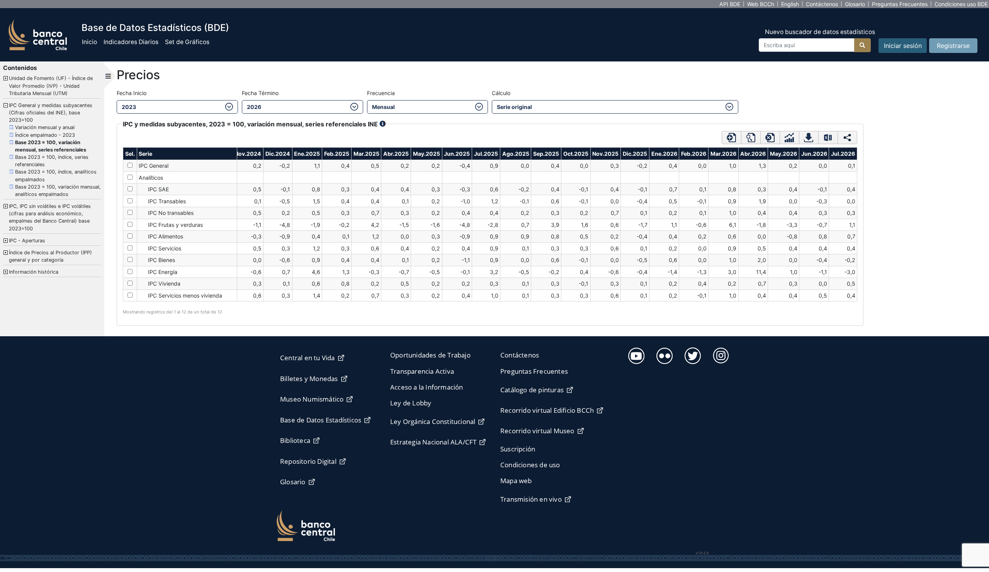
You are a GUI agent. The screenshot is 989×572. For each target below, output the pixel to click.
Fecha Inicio (131, 93)
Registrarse (953, 45)
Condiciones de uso (530, 464)
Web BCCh (760, 4)
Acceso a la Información (426, 387)
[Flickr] (663, 354)
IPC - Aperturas (27, 240)
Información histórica (33, 272)
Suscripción (517, 448)
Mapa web (516, 480)
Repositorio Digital (308, 461)
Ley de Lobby (410, 402)
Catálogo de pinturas (532, 389)
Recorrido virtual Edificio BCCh (547, 410)
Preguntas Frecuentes (900, 4)
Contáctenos (822, 4)
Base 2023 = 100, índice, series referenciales (51, 160)
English (790, 4)
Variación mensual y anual (45, 127)
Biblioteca (295, 440)
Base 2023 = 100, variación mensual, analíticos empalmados (58, 190)
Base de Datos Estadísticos (320, 419)
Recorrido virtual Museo (537, 430)
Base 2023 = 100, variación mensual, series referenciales (50, 146)
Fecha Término (260, 93)
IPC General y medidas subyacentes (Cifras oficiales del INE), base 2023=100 (50, 112)
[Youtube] (635, 354)
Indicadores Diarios (131, 42)
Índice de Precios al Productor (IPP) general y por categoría (50, 256)
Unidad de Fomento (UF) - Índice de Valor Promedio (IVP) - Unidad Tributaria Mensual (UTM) (51, 85)
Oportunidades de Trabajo (430, 355)
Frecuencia (381, 93)
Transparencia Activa (422, 371)
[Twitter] (692, 354)
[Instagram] (720, 354)
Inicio (89, 42)
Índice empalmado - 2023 (45, 135)
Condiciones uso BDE (961, 4)
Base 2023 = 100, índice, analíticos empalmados (56, 175)
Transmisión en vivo (531, 499)
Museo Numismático (311, 399)
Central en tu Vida (307, 357)
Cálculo (501, 93)
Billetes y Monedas (309, 378)
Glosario (855, 4)
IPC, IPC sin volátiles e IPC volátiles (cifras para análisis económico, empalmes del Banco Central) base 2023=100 (50, 217)
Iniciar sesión (903, 45)
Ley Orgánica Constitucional (432, 421)
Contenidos (20, 68)
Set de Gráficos (187, 42)
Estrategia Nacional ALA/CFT (433, 442)
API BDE (729, 4)
